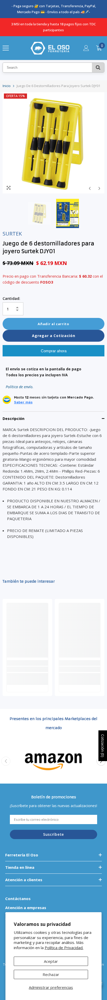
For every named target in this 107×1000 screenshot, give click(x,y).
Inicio (7, 85)
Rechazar (51, 974)
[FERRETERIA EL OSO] (53, 761)
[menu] (6, 48)
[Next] (99, 188)
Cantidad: (11, 298)
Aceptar (51, 961)
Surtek (12, 233)
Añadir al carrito (53, 324)
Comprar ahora (53, 351)
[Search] (98, 67)
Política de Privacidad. (64, 947)
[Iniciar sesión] (86, 48)
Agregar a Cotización (53, 335)
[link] (27, 669)
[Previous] (89, 188)
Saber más (23, 402)
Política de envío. (20, 386)
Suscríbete (53, 834)
